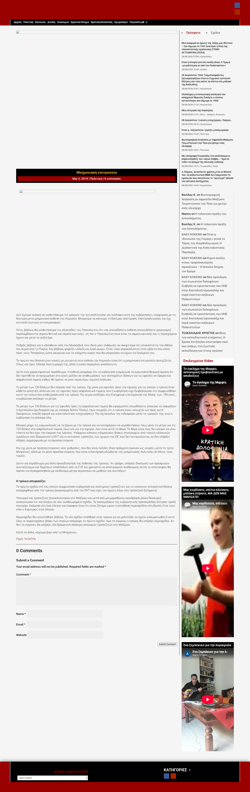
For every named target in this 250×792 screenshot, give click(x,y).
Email (20, 624)
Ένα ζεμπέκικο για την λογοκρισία (207, 645)
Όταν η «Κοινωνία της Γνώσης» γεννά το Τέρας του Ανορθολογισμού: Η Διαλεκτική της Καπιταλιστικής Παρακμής (203, 243)
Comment (23, 574)
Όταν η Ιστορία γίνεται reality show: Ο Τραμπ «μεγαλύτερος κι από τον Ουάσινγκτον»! (206, 64)
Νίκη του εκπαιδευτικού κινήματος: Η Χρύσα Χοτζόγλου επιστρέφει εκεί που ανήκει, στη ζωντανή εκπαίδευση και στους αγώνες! (205, 341)
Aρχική (17, 22)
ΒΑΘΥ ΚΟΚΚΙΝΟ (192, 234)
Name (21, 614)
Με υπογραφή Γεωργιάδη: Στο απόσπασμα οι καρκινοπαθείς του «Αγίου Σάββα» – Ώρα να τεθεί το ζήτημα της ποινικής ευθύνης (206, 159)
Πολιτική (28, 22)
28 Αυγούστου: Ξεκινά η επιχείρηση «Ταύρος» (206, 120)
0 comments (112, 178)
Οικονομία (63, 22)
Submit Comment (167, 644)
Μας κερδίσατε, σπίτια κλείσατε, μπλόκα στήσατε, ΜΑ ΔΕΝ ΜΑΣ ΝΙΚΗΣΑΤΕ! (206, 493)
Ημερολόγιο (121, 22)
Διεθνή (51, 22)
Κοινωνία (40, 22)
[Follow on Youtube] (237, 12)
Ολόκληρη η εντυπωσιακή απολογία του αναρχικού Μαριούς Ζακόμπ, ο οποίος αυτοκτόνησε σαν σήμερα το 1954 (204, 97)
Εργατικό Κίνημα (80, 22)
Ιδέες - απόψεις (207, 114)
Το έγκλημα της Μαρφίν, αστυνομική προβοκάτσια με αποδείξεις (203, 372)
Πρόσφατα (193, 32)
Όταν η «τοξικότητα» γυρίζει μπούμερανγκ (205, 130)
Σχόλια (215, 32)
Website (21, 635)
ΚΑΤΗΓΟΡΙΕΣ (175, 770)
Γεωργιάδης (206, 166)
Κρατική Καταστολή (101, 22)
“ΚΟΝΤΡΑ (29, 539)
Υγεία (215, 166)
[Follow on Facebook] (237, 5)
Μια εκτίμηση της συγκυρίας (197, 110)
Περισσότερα (137, 22)
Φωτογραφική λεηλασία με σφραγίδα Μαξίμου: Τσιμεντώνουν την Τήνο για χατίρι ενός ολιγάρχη (208, 143)
